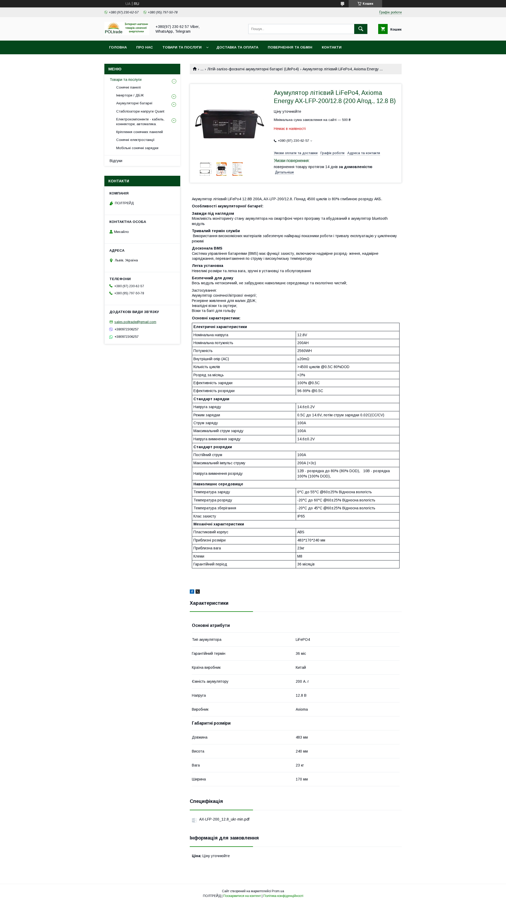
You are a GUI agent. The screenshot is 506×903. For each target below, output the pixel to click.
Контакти (332, 47)
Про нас (144, 47)
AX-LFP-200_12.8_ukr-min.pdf (224, 819)
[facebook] (192, 592)
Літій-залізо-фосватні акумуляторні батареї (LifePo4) (253, 69)
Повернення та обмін (290, 47)
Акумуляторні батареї (134, 103)
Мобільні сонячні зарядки (137, 148)
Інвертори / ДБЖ (130, 95)
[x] (198, 592)
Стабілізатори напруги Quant (140, 111)
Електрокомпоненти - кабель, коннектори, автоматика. (140, 121)
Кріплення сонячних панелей (139, 132)
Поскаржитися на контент (242, 896)
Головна (118, 47)
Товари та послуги (182, 47)
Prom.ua (278, 891)
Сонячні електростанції (135, 140)
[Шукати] (360, 29)
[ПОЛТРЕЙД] (126, 34)
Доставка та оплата (237, 47)
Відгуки (116, 161)
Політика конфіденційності (283, 896)
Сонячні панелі (128, 87)
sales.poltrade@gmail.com (135, 322)
